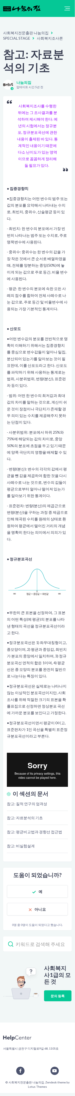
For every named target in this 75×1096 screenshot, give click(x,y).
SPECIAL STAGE (16, 38)
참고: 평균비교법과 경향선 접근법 (34, 832)
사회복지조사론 (50, 38)
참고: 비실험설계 (21, 846)
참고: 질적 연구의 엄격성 (27, 803)
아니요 (40, 909)
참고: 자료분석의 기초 (25, 817)
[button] (67, 8)
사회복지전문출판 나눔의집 (26, 33)
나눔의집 (23, 82)
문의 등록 (58, 996)
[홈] (22, 8)
